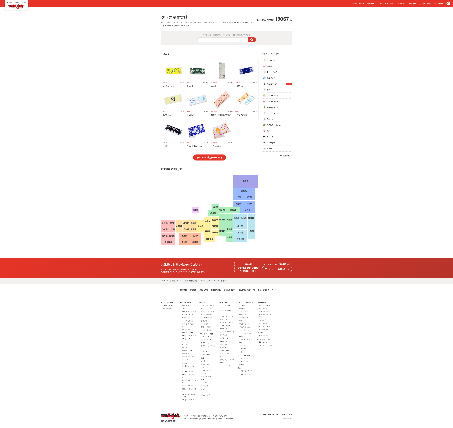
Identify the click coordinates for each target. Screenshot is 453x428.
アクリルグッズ (225, 335)
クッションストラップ (227, 322)
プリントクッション (207, 305)
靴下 (240, 343)
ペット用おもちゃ (187, 321)
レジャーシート (263, 329)
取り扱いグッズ (358, 3)
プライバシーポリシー (270, 414)
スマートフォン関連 (206, 334)
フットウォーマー (206, 318)
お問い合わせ (438, 3)
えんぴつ (204, 389)
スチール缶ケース (226, 326)
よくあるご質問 (424, 3)
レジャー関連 (261, 302)
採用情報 (183, 290)
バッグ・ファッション (208, 281)
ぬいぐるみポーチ (187, 332)
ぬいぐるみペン (206, 386)
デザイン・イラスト (264, 339)
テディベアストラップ (189, 357)
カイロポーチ (186, 329)
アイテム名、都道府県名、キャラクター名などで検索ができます (226, 35)
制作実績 (370, 3)
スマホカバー (205, 351)
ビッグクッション (206, 315)
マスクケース (243, 358)
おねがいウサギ (168, 305)
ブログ (379, 3)
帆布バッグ (242, 308)
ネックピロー (205, 324)
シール (203, 380)
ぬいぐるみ (185, 305)
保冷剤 (260, 332)
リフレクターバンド (245, 374)
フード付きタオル (245, 333)
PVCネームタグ (225, 341)
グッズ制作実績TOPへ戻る (209, 157)
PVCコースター (263, 336)
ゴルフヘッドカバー (264, 305)
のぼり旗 (185, 347)
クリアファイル (206, 370)
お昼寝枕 (204, 321)
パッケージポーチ (264, 311)
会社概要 (412, 3)
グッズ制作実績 (191, 281)
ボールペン (204, 392)
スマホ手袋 (242, 349)
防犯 (239, 368)
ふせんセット (205, 367)
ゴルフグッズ (262, 308)
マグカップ (262, 320)
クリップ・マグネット (227, 332)
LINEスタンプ (262, 342)
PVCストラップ (206, 340)
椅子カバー (185, 360)
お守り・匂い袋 (225, 351)
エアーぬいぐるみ (187, 371)
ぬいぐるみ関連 (185, 302)
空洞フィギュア (225, 319)
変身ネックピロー (206, 327)
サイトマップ (287, 414)
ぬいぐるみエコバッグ (189, 336)
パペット (185, 308)
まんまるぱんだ (168, 308)
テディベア (185, 354)
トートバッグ (243, 311)
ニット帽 (242, 346)
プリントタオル (244, 324)
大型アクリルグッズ (226, 338)
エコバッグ (242, 305)
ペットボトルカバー (264, 326)
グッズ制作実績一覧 (282, 155)
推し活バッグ (243, 318)
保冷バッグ (242, 315)
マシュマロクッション (208, 311)
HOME (163, 281)
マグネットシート (226, 329)
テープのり (204, 373)
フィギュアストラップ (227, 316)
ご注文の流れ (401, 3)
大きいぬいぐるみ (187, 315)
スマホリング (205, 336)
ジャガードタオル (245, 327)
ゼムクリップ (205, 395)
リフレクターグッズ (245, 371)
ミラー (241, 352)
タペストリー (224, 354)
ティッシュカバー (187, 386)
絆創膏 (241, 365)
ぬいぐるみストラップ (189, 311)
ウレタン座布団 (206, 330)
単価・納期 (389, 3)
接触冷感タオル (244, 330)
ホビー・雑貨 (223, 302)
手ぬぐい (224, 281)
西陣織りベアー (187, 351)
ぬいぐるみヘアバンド (189, 400)
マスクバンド (243, 361)
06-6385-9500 (248, 268)
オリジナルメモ (206, 364)
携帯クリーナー (206, 343)
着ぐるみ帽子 (186, 318)
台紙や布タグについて (246, 290)
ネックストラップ (226, 344)
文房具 (201, 358)
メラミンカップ (263, 323)
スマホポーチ (205, 355)
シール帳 (204, 383)
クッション (203, 302)
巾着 (240, 321)
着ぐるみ (185, 344)
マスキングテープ (206, 376)
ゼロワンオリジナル (168, 302)
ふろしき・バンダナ (245, 339)
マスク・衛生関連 (244, 355)
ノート (203, 361)
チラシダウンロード (265, 290)
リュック (185, 363)
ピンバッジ (223, 347)
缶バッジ (223, 357)
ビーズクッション (206, 308)
